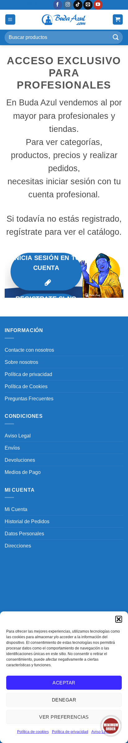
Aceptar (64, 682)
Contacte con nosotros (29, 350)
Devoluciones (20, 460)
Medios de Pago (23, 472)
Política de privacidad (70, 732)
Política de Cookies (26, 386)
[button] (119, 619)
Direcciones (18, 545)
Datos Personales (24, 533)
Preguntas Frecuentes (29, 398)
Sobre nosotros (21, 362)
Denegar (64, 699)
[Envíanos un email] (88, 5)
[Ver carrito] (118, 19)
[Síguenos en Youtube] (98, 5)
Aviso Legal (18, 435)
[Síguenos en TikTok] (78, 5)
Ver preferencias (64, 717)
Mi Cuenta (16, 509)
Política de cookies (33, 732)
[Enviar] (116, 37)
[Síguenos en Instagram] (67, 5)
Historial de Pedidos (27, 521)
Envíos (12, 448)
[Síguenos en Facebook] (57, 5)
